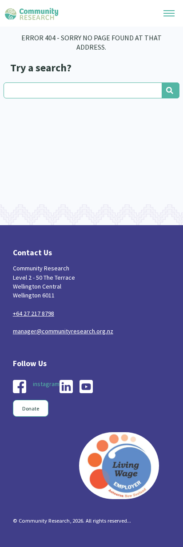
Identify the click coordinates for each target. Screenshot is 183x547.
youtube (86, 386)
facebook (19, 386)
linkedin (66, 386)
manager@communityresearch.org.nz (63, 331)
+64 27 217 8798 (33, 313)
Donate (30, 408)
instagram (46, 384)
